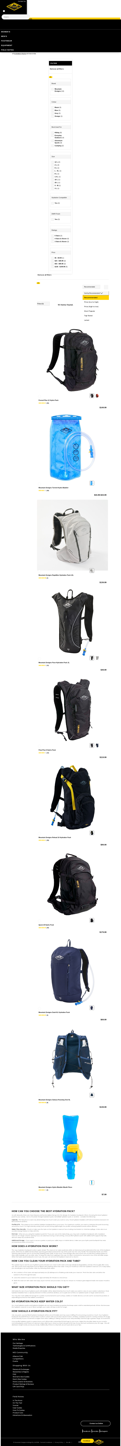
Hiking (58, 132)
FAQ (14, 1374)
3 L (57, 188)
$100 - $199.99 (61, 267)
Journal (15, 1405)
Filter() (40, 304)
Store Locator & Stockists (23, 1382)
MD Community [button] (20, 1352)
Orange (58, 116)
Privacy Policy (59, 1442)
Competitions (18, 1359)
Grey (57, 113)
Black (58, 107)
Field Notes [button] (18, 1397)
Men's (4, 36)
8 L (57, 174)
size (53, 156)
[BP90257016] (39, 1008)
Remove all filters (57, 69)
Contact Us (22, 1)
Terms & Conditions (46, 1442)
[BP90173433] (39, 746)
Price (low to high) (91, 302)
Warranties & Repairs (21, 1372)
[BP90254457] (39, 1183)
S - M (58, 185)
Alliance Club (18, 1356)
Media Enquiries (19, 1348)
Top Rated (88, 316)
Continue (86, 1441)
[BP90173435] (39, 396)
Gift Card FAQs (18, 1386)
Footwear (6, 41)
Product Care (18, 1413)
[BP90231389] (39, 833)
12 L (57, 162)
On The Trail (17, 1403)
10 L (57, 179)
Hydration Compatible (59, 197)
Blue (57, 110)
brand (54, 83)
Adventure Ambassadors (22, 1415)
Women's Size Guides (21, 1377)
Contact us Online (96, 1423)
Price (53, 252)
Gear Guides (17, 1408)
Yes (57, 203)
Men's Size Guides (20, 1379)
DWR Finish (56, 214)
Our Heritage (18, 1343)
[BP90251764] (39, 1095)
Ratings (54, 230)
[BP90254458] (39, 483)
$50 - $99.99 (60, 264)
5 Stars (58, 236)
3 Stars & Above (62, 241)
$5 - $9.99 (59, 258)
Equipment (6, 45)
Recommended (90, 298)
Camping (59, 146)
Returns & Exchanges (21, 1369)
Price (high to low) (91, 307)
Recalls (68, 1442)
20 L (57, 182)
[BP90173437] (39, 921)
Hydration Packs (20, 54)
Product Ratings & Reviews (23, 1384)
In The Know (17, 1400)
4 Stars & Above (62, 238)
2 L (57, 165)
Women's (5, 32)
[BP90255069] (39, 658)
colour (54, 102)
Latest (86, 320)
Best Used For (57, 127)
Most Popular (89, 311)
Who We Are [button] (19, 1339)
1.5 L (57, 177)
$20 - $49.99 (60, 261)
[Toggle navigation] (4, 11)
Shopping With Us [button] (21, 1366)
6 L (57, 168)
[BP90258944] (39, 571)
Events (15, 1361)
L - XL (58, 171)
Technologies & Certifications (24, 1346)
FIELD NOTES (7, 50)
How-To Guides (18, 1410)
